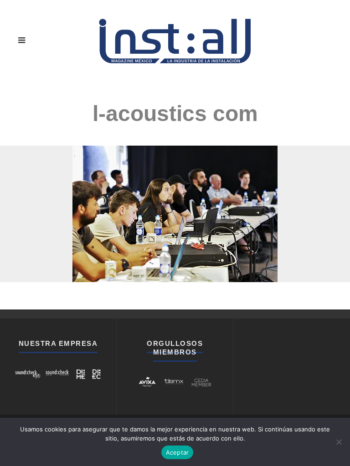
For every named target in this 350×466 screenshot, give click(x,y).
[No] (338, 441)
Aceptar (177, 452)
